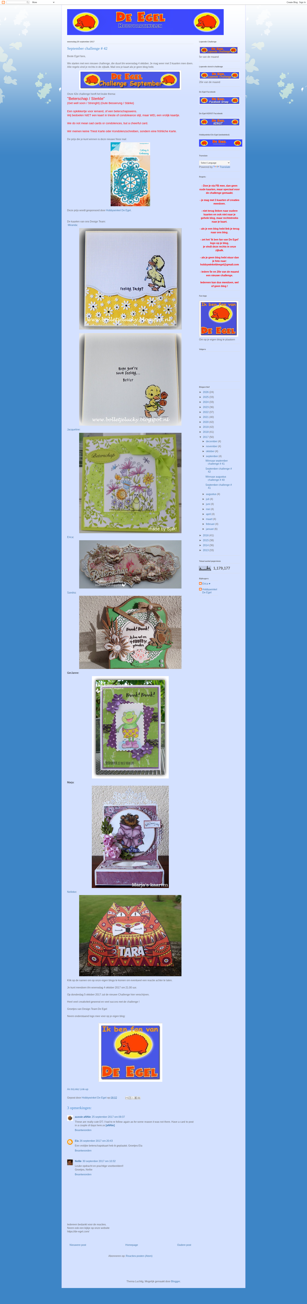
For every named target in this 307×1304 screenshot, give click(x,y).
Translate (225, 167)
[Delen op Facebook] (136, 1098)
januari (210, 529)
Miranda (72, 225)
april (209, 514)
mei (208, 509)
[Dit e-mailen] (126, 1098)
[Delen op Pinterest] (139, 1098)
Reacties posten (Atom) (139, 1256)
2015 (206, 540)
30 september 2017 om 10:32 (99, 1161)
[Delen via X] (132, 1098)
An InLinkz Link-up (77, 1089)
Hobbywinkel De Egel (118, 210)
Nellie (78, 1161)
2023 (206, 407)
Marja (70, 782)
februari (210, 524)
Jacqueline (73, 429)
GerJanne (72, 673)
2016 (206, 535)
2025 (206, 397)
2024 (206, 402)
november (212, 446)
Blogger (175, 1281)
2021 (206, 417)
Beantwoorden (83, 1130)
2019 (206, 427)
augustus (211, 494)
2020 (206, 422)
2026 (206, 392)
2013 (206, 550)
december (212, 441)
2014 (206, 545)
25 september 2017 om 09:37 (108, 1116)
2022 (206, 412)
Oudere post (184, 1245)
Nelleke (71, 892)
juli (208, 499)
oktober (210, 451)
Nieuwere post (78, 1245)
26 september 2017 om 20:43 (96, 1140)
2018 (206, 432)
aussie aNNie (83, 1116)
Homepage (131, 1245)
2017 (206, 437)
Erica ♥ (206, 583)
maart (209, 519)
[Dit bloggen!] (129, 1098)
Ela (77, 1140)
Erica (70, 537)
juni (208, 504)
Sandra (71, 592)
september (212, 456)
